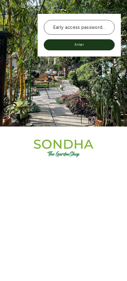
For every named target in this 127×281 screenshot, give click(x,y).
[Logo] (63, 148)
